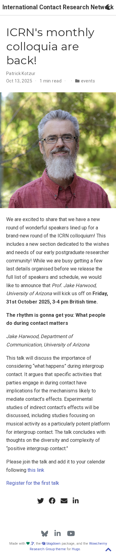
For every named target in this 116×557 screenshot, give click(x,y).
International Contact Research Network (58, 7)
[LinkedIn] (57, 533)
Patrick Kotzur (21, 73)
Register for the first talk (32, 483)
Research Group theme (48, 549)
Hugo (76, 549)
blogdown (53, 544)
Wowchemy (98, 544)
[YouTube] (71, 533)
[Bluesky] (44, 533)
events (88, 80)
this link (36, 470)
